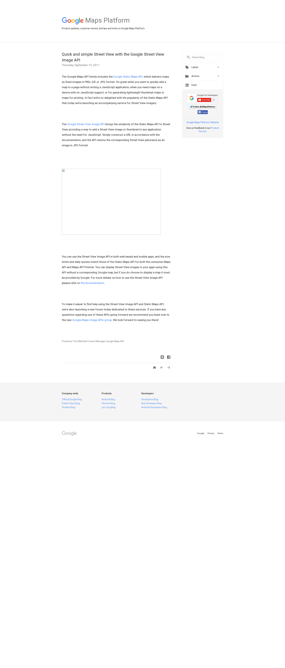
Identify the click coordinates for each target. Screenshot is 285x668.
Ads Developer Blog (151, 403)
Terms (220, 433)
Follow (204, 112)
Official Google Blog (72, 399)
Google (201, 433)
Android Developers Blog (154, 407)
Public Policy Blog (71, 403)
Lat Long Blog (109, 407)
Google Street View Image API (86, 124)
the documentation (92, 283)
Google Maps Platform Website (203, 122)
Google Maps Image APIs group (92, 320)
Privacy (211, 433)
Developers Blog (149, 399)
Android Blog (108, 399)
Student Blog (68, 407)
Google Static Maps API (128, 76)
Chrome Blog (108, 403)
